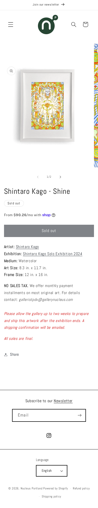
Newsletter (63, 400)
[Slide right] (60, 176)
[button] (10, 24)
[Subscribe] (79, 415)
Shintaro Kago (27, 246)
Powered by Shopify (55, 488)
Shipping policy (51, 496)
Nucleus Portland (31, 488)
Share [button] (14, 354)
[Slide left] (37, 176)
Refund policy (81, 488)
